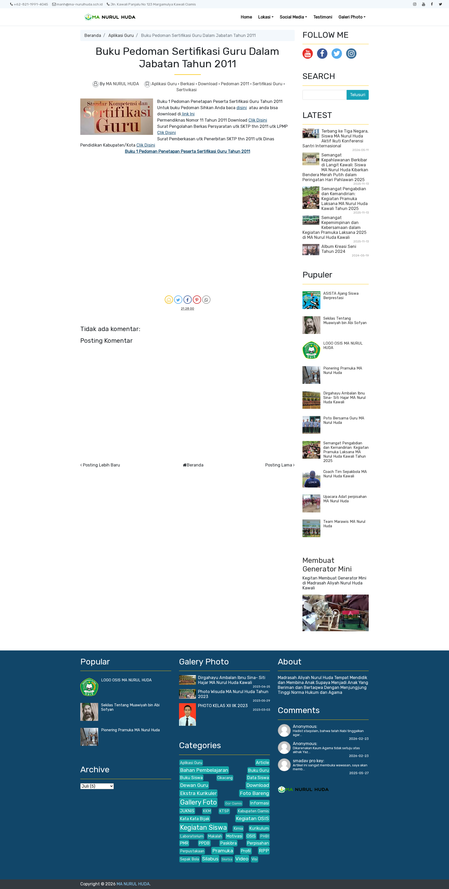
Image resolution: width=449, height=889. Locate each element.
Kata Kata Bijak (194, 818)
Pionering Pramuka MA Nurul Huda (130, 730)
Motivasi (234, 836)
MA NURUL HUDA (133, 883)
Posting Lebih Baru (101, 465)
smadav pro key (308, 760)
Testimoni (322, 17)
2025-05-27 (359, 773)
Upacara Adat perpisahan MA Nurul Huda (345, 499)
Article (262, 762)
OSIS (251, 836)
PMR (184, 843)
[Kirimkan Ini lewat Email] (169, 299)
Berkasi (188, 83)
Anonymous (304, 726)
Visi (254, 859)
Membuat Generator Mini (327, 565)
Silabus (210, 859)
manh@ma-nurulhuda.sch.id (80, 4)
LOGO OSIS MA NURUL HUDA (126, 680)
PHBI (264, 836)
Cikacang (225, 778)
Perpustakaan (192, 851)
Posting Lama (278, 465)
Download (208, 83)
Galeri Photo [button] (350, 17)
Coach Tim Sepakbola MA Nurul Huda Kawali (345, 474)
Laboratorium (191, 836)
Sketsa (227, 859)
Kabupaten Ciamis (253, 811)
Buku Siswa (191, 777)
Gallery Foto (198, 802)
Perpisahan (258, 843)
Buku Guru (258, 770)
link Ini (188, 113)
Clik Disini (257, 120)
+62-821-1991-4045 (31, 4)
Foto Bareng (254, 793)
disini (241, 107)
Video (241, 859)
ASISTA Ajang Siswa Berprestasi (341, 295)
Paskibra (228, 843)
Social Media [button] (292, 17)
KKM (207, 811)
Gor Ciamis (233, 803)
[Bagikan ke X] (178, 299)
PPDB (204, 843)
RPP (264, 851)
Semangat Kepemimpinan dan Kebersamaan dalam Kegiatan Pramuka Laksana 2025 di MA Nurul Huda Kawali (334, 227)
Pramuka (222, 851)
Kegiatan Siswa (203, 827)
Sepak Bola (189, 859)
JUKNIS (187, 810)
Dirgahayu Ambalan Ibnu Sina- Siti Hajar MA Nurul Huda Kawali (344, 397)
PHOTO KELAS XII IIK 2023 (223, 705)
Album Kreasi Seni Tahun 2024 (338, 249)
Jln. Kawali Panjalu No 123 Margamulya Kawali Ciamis (153, 4)
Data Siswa (258, 777)
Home (246, 17)
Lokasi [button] (264, 17)
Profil (246, 850)
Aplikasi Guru (121, 35)
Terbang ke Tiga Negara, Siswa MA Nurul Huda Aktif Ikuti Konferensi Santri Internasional (335, 138)
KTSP (224, 811)
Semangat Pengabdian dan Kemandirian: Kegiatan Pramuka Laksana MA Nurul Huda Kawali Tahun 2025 (344, 198)
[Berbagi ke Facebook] (187, 299)
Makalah (215, 836)
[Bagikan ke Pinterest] (197, 299)
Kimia (238, 828)
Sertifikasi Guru (268, 83)
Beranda (92, 35)
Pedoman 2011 (235, 83)
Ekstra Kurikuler (198, 793)
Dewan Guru (194, 785)
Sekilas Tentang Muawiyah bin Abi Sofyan (345, 320)
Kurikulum (259, 828)
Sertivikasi (186, 89)
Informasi (259, 803)
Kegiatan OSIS (252, 818)
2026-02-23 (359, 739)
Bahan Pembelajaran (204, 770)
